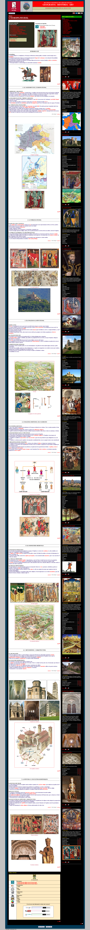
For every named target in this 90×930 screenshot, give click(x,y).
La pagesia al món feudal (67, 28)
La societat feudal (66, 22)
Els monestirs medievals (67, 26)
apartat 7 (58, 670)
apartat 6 (58, 574)
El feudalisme (65, 21)
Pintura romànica (66, 33)
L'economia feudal (66, 29)
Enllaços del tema (14, 36)
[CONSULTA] (79, 13)
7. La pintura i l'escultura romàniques (18, 33)
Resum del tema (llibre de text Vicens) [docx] (27, 883)
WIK (80, 68)
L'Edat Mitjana (66, 19)
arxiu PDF (42, 26)
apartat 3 (58, 240)
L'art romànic (65, 30)
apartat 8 (58, 807)
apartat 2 (58, 114)
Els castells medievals (67, 24)
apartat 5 (58, 452)
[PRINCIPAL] (82, 13)
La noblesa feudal (66, 23)
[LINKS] (76, 13)
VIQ (78, 68)
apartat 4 (58, 353)
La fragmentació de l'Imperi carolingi (70, 20)
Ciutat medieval (13, 40)
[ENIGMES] (74, 13)
